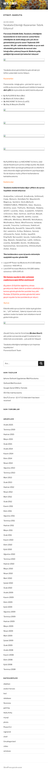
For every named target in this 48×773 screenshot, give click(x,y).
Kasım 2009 (8, 597)
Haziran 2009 (9, 621)
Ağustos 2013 (9, 468)
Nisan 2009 (8, 631)
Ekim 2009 (7, 602)
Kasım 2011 (8, 506)
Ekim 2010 (7, 545)
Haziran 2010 (8, 564)
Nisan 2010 (8, 573)
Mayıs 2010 (8, 569)
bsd (5, 693)
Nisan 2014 (8, 463)
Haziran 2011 (8, 525)
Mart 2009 (7, 636)
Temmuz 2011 (9, 521)
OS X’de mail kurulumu (12, 393)
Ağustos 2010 (9, 554)
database (7, 698)
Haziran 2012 (8, 487)
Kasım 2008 (8, 655)
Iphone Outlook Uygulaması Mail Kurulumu (21, 378)
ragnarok (7, 732)
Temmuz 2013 (9, 473)
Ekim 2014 (7, 458)
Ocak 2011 (7, 535)
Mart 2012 (7, 497)
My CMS (10, 3)
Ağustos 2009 (9, 612)
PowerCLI (7, 727)
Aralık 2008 (8, 650)
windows (7, 751)
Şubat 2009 (8, 640)
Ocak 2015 (7, 444)
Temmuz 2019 (9, 430)
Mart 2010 (7, 578)
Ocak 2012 (7, 502)
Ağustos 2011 (9, 516)
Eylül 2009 (7, 607)
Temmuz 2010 (9, 559)
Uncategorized (9, 741)
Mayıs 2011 (8, 530)
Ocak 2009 (7, 645)
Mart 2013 (7, 477)
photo (5, 722)
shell (5, 737)
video (5, 746)
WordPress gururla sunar (12, 767)
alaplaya (6, 684)
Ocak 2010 (7, 588)
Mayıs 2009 (8, 626)
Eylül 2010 (7, 549)
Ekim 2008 (7, 660)
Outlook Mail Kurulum (12, 383)
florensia (7, 703)
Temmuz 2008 (9, 669)
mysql (6, 717)
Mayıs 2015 (8, 439)
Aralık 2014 (8, 449)
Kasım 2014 (8, 454)
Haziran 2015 (8, 434)
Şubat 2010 (8, 583)
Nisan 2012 (8, 492)
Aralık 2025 (8, 425)
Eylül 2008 (7, 664)
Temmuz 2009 (9, 617)
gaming (6, 708)
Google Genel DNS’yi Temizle (15, 388)
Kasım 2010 (8, 540)
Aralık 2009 (8, 593)
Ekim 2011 (7, 511)
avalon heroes (9, 689)
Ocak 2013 (7, 482)
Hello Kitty (7, 713)
